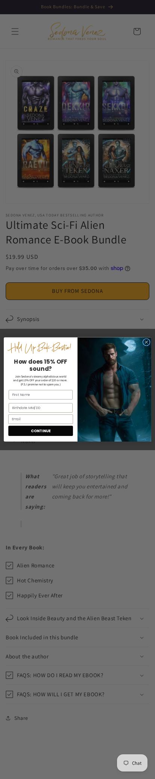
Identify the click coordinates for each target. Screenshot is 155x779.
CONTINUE (41, 430)
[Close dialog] (146, 342)
